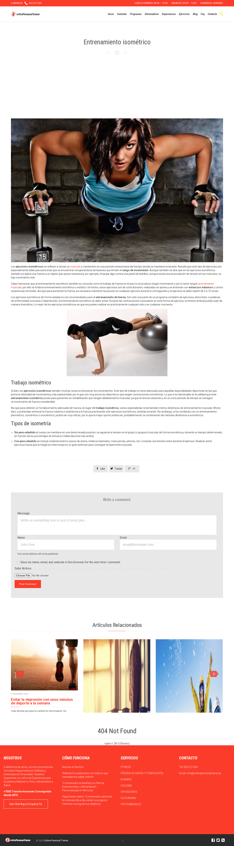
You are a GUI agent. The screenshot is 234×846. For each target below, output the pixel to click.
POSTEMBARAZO (131, 804)
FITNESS (126, 767)
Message (23, 513)
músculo (75, 266)
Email (123, 537)
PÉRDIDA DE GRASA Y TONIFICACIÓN (142, 773)
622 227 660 (191, 767)
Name (21, 537)
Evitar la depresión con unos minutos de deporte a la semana (42, 701)
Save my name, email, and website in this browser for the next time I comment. (70, 562)
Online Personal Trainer (56, 840)
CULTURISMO (129, 798)
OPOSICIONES (129, 791)
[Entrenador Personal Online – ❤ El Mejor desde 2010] (26, 14)
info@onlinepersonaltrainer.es (204, 773)
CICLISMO (127, 785)
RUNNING (126, 779)
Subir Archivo (92, 568)
